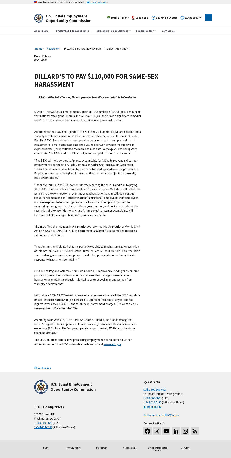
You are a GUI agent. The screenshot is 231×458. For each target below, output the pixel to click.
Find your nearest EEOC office (161, 415)
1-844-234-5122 (43, 427)
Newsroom (53, 48)
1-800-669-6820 (43, 423)
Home (38, 48)
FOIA (45, 447)
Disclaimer (101, 447)
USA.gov (185, 447)
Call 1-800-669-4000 (154, 389)
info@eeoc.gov (152, 407)
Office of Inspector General (157, 449)
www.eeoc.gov (112, 344)
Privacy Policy (74, 447)
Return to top (42, 367)
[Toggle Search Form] (208, 17)
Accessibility (129, 447)
